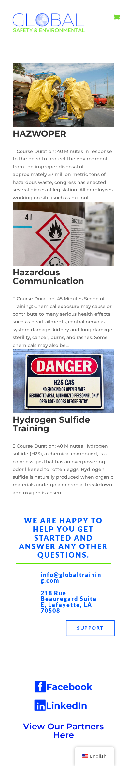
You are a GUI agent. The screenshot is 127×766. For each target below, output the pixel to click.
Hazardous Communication (48, 276)
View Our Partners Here (63, 730)
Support (90, 628)
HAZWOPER (39, 133)
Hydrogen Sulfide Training (51, 424)
